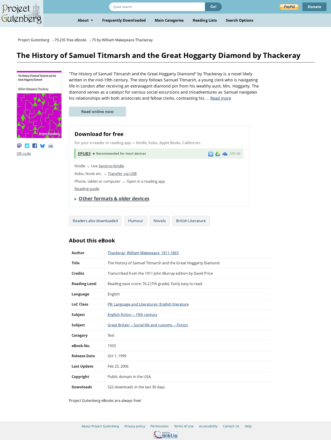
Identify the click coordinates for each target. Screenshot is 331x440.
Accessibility (208, 426)
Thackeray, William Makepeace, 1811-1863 (143, 252)
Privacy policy (135, 426)
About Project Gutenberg (100, 426)
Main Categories (169, 20)
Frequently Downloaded (124, 20)
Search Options (240, 20)
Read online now (97, 111)
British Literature (191, 220)
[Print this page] (50, 145)
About (85, 20)
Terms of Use (183, 426)
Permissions (159, 426)
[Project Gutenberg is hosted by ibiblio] (165, 437)
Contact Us (231, 426)
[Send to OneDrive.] (225, 154)
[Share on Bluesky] (42, 145)
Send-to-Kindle (111, 165)
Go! (213, 7)
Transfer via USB (122, 173)
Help (248, 426)
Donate (314, 6)
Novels (160, 220)
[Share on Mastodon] (19, 145)
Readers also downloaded (95, 220)
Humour (135, 220)
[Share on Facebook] (34, 145)
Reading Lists (205, 20)
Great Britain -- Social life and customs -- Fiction (148, 325)
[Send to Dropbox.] (210, 154)
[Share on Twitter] (27, 145)
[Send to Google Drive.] (217, 153)
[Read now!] (39, 136)
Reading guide (87, 188)
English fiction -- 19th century (132, 314)
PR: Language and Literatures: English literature (148, 304)
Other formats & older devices (114, 198)
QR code (24, 153)
